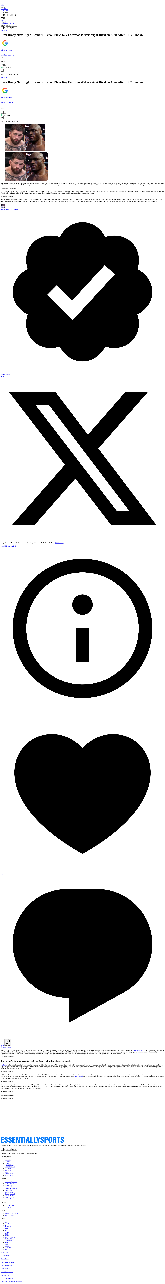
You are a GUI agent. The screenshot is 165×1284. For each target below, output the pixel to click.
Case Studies (6, 25)
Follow (3, 376)
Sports (4, 22)
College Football (10, 1237)
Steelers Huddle (9, 1195)
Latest (2, 5)
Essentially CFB (9, 1197)
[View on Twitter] (82, 539)
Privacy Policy (9, 1173)
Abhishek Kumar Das (7, 55)
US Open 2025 (9, 1215)
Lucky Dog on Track (11, 1182)
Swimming (8, 1247)
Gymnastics (8, 1240)
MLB (6, 1244)
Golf (6, 1225)
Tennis (7, 1232)
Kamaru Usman (137, 1050)
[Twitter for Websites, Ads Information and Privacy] (82, 709)
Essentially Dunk (10, 1187)
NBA (6, 1228)
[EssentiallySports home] (32, 1142)
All (5, 1222)
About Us (8, 1160)
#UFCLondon (59, 543)
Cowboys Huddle (10, 1194)
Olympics (7, 1242)
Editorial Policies (10, 1167)
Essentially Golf (9, 1183)
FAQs (6, 1172)
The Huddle (8, 1190)
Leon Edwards (78, 1076)
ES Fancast (8, 1207)
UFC (6, 30)
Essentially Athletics (11, 1188)
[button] (6, 187)
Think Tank (4, 10)
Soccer (7, 1246)
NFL (6, 1230)
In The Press (8, 1168)
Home (2, 30)
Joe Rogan (4, 1065)
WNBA (7, 1235)
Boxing (7, 1223)
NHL (6, 1249)
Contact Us (8, 1170)
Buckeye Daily (9, 1199)
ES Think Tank (9, 1205)
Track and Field (9, 1239)
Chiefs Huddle (9, 1192)
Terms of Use (9, 1175)
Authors (7, 1163)
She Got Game (9, 1185)
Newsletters (4, 9)
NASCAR (8, 1227)
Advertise (7, 1161)
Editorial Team (9, 1165)
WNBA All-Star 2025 (11, 1213)
